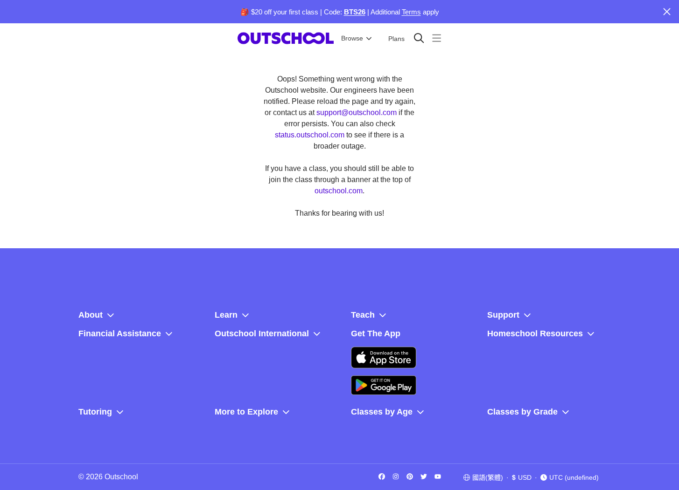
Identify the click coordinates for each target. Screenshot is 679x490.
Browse (352, 38)
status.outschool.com (309, 135)
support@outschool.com (356, 112)
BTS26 (354, 12)
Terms (411, 12)
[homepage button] (286, 38)
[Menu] (436, 38)
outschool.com (339, 191)
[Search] (418, 37)
